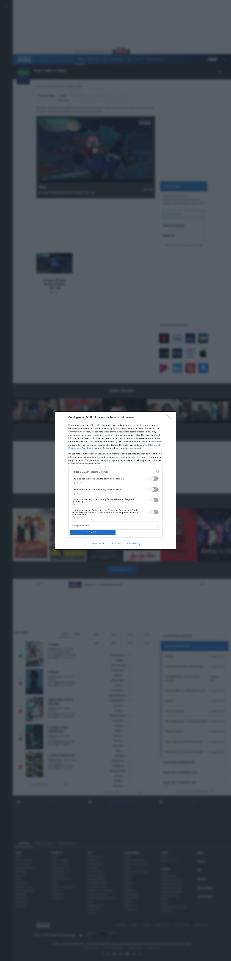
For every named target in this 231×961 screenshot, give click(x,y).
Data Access (115, 543)
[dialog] (115, 480)
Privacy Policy (133, 543)
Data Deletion (97, 543)
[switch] (154, 478)
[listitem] (115, 471)
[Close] (170, 418)
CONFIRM (93, 532)
